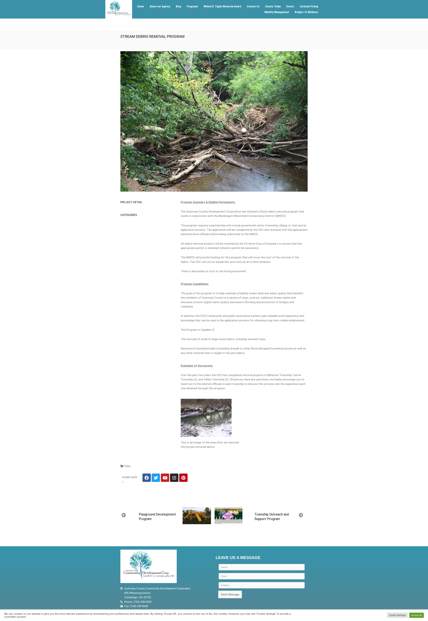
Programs (192, 6)
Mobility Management (276, 12)
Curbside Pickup (309, 6)
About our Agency (160, 6)
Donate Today (273, 6)
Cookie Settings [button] (397, 615)
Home (140, 6)
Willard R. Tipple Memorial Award (222, 6)
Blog (178, 6)
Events (290, 6)
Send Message (230, 594)
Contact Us (253, 6)
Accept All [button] (416, 615)
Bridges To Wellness (306, 12)
